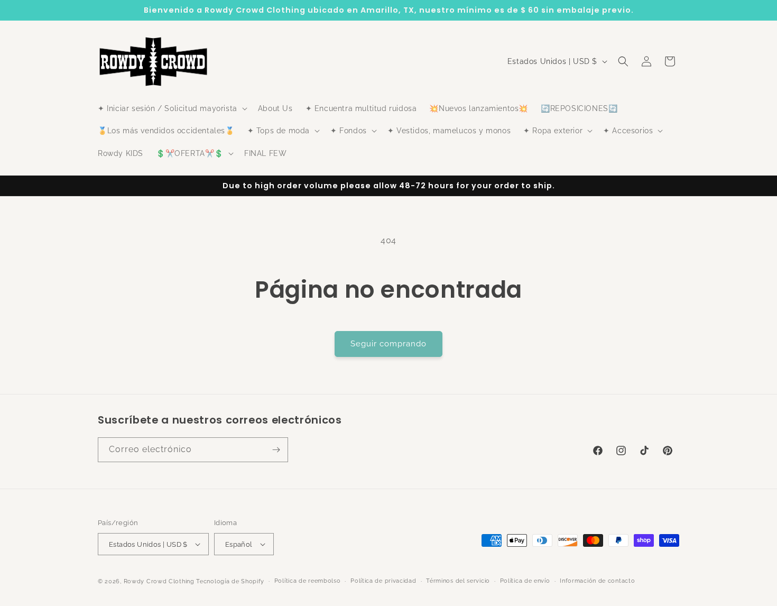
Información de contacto (597, 580)
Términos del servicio (458, 580)
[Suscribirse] (276, 449)
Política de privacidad (383, 580)
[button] (171, 108)
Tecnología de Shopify (230, 581)
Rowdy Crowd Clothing (159, 581)
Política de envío (525, 580)
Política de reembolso (307, 580)
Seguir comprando (388, 343)
